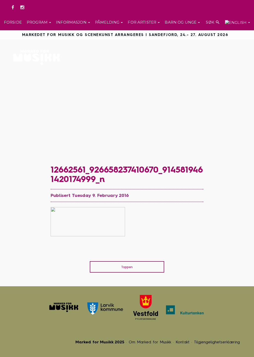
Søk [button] (212, 22)
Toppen (127, 267)
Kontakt (183, 342)
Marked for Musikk (37, 57)
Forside (13, 22)
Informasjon (72, 22)
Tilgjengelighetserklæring (217, 342)
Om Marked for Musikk (150, 342)
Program (38, 22)
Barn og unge (181, 22)
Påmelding (108, 22)
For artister (142, 22)
